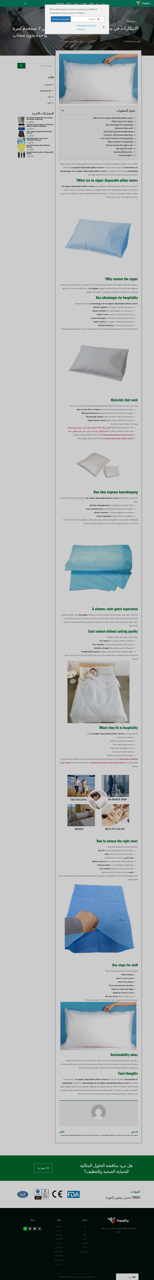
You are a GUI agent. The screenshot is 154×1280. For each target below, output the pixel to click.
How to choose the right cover (119, 145)
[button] (25, 3)
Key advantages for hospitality (119, 125)
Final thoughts (125, 155)
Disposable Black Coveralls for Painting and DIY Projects (40, 153)
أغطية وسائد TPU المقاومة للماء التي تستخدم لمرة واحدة (89, 428)
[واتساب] (25, 1229)
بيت (103, 3)
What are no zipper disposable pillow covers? (113, 118)
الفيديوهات (60, 3)
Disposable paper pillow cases (119, 438)
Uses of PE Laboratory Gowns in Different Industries (38, 146)
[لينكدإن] (30, 1229)
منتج (85, 3)
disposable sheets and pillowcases (107, 763)
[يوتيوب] (35, 1229)
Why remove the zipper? (122, 121)
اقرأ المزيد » (30, 122)
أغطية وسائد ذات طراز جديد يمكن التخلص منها (86, 431)
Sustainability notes (123, 152)
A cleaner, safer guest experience (118, 135)
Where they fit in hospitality (120, 142)
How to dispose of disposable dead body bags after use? (39, 132)
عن (97, 3)
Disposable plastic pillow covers (118, 435)
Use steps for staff (124, 148)
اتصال (69, 3)
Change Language (61, 19)
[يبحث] (21, 66)
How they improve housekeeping (118, 131)
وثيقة (91, 3)
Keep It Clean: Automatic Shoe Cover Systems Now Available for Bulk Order (40, 118)
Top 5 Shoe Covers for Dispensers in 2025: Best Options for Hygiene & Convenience (40, 125)
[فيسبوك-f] (39, 1229)
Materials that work (124, 128)
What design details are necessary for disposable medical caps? (37, 139)
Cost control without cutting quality (116, 138)
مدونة (76, 3)
